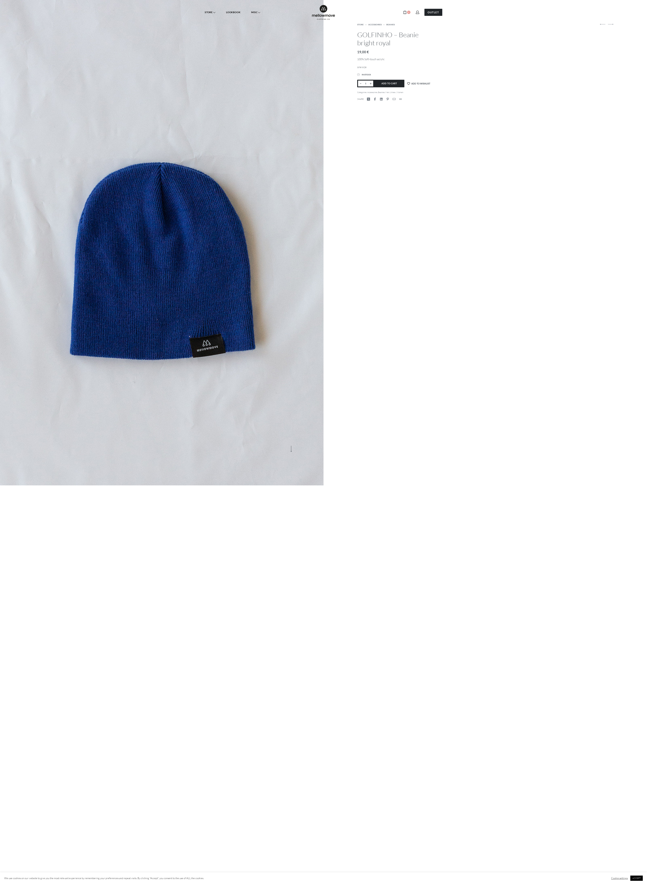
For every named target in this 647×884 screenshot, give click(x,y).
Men (387, 92)
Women (399, 92)
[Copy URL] (400, 99)
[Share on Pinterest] (387, 99)
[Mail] (394, 99)
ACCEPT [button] (636, 878)
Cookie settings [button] (619, 878)
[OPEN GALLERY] (162, 242)
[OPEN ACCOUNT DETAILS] (417, 12)
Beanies (381, 92)
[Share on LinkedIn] (381, 99)
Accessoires (372, 92)
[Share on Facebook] (374, 99)
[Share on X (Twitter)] (368, 99)
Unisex (393, 92)
